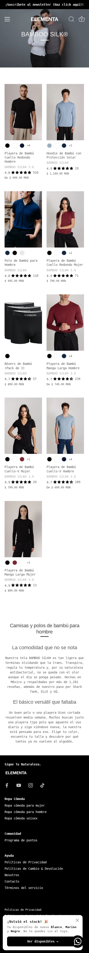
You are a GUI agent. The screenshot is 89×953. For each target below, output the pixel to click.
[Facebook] (7, 785)
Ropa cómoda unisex (21, 818)
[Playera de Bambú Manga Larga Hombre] (65, 322)
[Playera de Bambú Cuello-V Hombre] (65, 426)
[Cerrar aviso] (77, 920)
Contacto (12, 881)
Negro (7, 145)
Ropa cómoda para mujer (25, 805)
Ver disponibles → (42, 941)
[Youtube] (18, 785)
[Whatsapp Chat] (77, 941)
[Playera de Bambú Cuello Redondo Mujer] (65, 219)
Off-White (22, 253)
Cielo (49, 145)
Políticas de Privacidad (26, 862)
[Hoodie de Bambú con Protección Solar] (65, 112)
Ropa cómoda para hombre (26, 812)
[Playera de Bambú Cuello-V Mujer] (23, 426)
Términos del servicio (24, 888)
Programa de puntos (21, 840)
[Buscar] (71, 20)
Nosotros (12, 875)
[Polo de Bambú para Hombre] (23, 219)
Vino (22, 459)
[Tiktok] (42, 785)
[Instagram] (30, 785)
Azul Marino (22, 145)
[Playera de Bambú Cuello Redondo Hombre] (23, 112)
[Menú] (7, 19)
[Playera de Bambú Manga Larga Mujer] (23, 529)
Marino (64, 145)
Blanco (14, 145)
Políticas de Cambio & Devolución (34, 868)
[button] (22, 172)
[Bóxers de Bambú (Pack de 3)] (23, 322)
